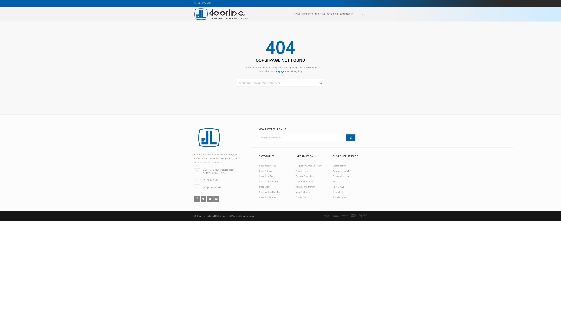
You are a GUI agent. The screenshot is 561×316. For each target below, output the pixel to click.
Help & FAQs (338, 187)
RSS (335, 181)
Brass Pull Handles (267, 197)
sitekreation (249, 216)
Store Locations (340, 197)
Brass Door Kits (266, 176)
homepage (279, 71)
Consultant (338, 192)
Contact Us (301, 197)
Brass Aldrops (265, 171)
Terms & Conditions (305, 176)
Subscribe (350, 137)
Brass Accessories (267, 166)
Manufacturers (303, 192)
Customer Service (304, 181)
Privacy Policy (302, 171)
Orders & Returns (341, 176)
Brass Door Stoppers (268, 181)
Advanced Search (341, 171)
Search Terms (339, 166)
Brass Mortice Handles (269, 192)
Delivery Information (305, 187)
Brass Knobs (264, 187)
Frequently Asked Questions (309, 166)
